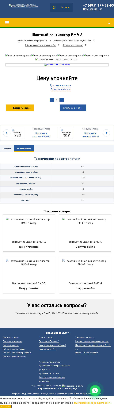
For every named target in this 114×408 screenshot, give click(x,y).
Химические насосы (84, 337)
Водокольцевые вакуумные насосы (92, 341)
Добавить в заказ (22, 107)
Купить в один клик (72, 107)
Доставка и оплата (60, 85)
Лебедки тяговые (11, 337)
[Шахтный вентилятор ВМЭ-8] (18, 55)
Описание (7, 148)
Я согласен (6, 406)
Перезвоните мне (92, 9)
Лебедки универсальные (14, 356)
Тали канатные (45, 337)
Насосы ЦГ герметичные (86, 352)
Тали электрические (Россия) (52, 345)
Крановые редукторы (49, 373)
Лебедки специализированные (17, 352)
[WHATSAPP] (95, 391)
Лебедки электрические (14, 348)
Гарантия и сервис (60, 89)
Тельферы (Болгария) (49, 341)
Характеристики (24, 148)
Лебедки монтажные (12, 341)
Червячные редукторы (49, 361)
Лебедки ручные (11, 345)
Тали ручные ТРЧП (47, 348)
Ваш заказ (65, 7)
